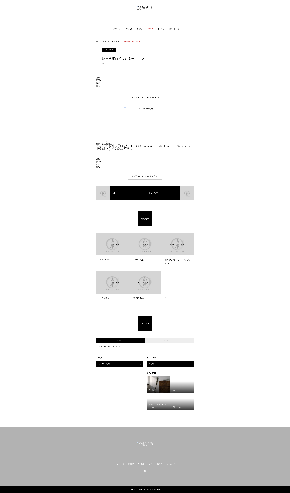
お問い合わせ (174, 29)
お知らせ (161, 29)
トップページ (116, 29)
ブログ (150, 29)
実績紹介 (129, 29)
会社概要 (140, 29)
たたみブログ (109, 50)
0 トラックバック (169, 340)
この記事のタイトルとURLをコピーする (145, 97)
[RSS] (145, 470)
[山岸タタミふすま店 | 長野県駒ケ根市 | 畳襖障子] (145, 14)
